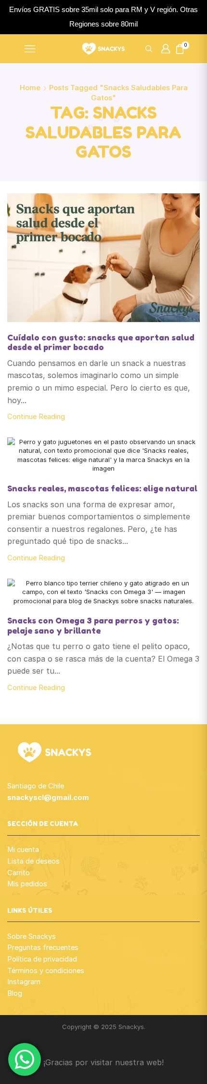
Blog (14, 993)
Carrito (18, 872)
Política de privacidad (42, 959)
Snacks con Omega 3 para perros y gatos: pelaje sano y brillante (93, 625)
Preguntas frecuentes (42, 947)
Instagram (23, 981)
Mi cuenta (23, 849)
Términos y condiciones (45, 970)
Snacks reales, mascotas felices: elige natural (102, 488)
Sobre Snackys (31, 936)
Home (30, 87)
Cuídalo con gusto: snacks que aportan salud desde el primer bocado (100, 342)
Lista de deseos (33, 861)
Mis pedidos (27, 884)
